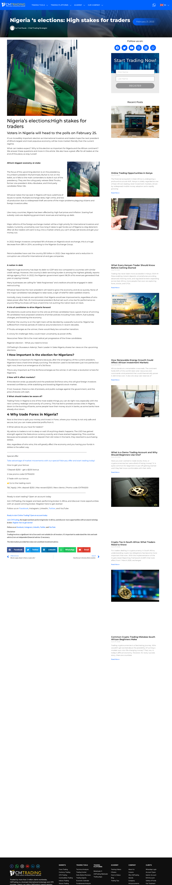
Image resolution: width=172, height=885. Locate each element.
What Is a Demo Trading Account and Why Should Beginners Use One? (134, 453)
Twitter (52, 508)
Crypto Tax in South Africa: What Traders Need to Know (133, 543)
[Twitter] (124, 48)
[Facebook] (117, 48)
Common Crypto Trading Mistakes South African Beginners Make (133, 638)
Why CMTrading (133, 875)
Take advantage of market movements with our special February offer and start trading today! (51, 461)
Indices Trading (64, 880)
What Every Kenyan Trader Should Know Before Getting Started (133, 266)
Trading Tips (115, 880)
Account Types (151, 872)
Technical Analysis (82, 869)
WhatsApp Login (151, 869)
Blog (112, 878)
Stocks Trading (64, 883)
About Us (131, 869)
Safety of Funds (151, 880)
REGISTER (135, 85)
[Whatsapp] (153, 48)
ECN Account (150, 878)
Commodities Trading (66, 878)
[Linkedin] (146, 48)
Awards (130, 878)
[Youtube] (132, 48)
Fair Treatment (150, 883)
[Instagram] (139, 48)
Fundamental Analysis (83, 883)
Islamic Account (151, 875)
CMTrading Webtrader (101, 874)
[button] (15, 549)
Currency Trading (64, 872)
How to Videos (116, 875)
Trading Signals (81, 878)
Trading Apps (98, 877)
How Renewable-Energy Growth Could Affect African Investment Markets (132, 361)
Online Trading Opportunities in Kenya (131, 173)
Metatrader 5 (98, 871)
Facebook (23, 508)
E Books (113, 872)
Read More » (115, 193)
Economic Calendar (82, 880)
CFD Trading (63, 875)
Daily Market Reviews (83, 875)
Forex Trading (63, 869)
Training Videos (116, 869)
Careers (131, 872)
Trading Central (81, 872)
